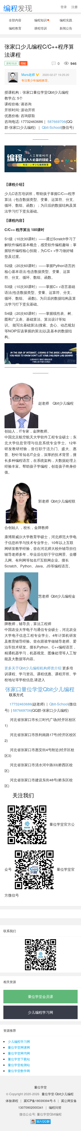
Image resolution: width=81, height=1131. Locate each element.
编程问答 (55, 1107)
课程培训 (40, 28)
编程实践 (66, 20)
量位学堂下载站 (19, 1059)
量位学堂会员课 (40, 996)
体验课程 (12, 1100)
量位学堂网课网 (19, 1047)
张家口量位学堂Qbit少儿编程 (40, 689)
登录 (64, 7)
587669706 (56, 121)
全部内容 (15, 20)
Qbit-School (51, 127)
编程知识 (40, 20)
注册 (74, 7)
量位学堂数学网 (19, 1070)
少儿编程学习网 (40, 1012)
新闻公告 (66, 28)
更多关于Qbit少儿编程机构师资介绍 (32, 668)
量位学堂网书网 (19, 1053)
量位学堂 (40, 1087)
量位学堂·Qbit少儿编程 (58, 1094)
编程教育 (15, 28)
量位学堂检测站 (19, 1065)
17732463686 (20, 704)
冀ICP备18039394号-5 (40, 1100)
